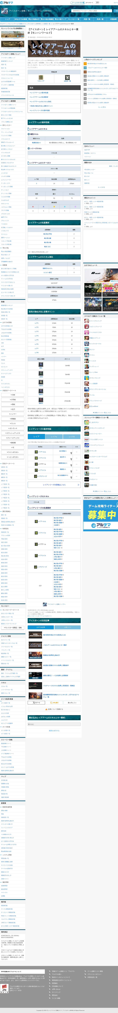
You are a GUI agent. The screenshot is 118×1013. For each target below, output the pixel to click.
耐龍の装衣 (4, 596)
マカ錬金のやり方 (6, 834)
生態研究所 (4, 885)
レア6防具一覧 (5, 501)
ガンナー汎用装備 (6, 339)
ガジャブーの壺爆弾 (7, 723)
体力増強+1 (62, 451)
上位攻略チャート (6, 750)
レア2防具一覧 (5, 487)
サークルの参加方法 (7, 868)
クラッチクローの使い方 (8, 295)
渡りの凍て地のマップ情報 (8, 268)
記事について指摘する (55, 709)
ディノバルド (5, 190)
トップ (7, 19)
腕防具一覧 (4, 474)
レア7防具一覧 (5, 504)
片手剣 (3, 349)
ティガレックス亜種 (7, 186)
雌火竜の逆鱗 (58, 570)
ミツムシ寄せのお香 (7, 706)
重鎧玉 (41, 403)
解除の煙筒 (4, 593)
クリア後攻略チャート (7, 753)
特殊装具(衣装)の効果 (7, 289)
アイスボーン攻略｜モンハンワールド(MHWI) (30, 11)
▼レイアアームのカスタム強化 (40, 101)
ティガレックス (5, 183)
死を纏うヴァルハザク (7, 169)
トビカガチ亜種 (5, 196)
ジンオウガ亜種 (5, 176)
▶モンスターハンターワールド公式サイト (40, 616)
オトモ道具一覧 (5, 703)
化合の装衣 (4, 559)
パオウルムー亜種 (6, 207)
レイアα (54, 437)
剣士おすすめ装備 (6, 763)
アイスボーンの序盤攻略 (8, 108)
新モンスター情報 (6, 115)
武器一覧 (87, 19)
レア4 (36, 336)
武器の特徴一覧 (5, 312)
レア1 (36, 323)
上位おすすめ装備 (6, 332)
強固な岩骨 (57, 559)
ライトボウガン (5, 383)
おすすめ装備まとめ (7, 326)
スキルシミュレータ (7, 78)
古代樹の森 (4, 780)
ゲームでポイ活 (77, 2)
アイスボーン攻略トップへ (56, 604)
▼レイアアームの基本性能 (39, 93)
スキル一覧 (4, 686)
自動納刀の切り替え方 (7, 837)
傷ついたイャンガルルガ (8, 159)
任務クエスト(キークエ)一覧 (9, 643)
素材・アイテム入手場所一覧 (9, 673)
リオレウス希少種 (6, 244)
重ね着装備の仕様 (6, 851)
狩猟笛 (3, 360)
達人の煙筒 (4, 586)
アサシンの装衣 (5, 535)
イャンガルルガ (5, 152)
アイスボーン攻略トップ (8, 57)
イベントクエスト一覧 (7, 660)
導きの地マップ (60, 19)
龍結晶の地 (4, 793)
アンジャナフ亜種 (6, 135)
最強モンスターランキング (8, 623)
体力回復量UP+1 (63, 475)
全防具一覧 (67, 81)
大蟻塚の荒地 (5, 787)
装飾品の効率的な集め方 (8, 521)
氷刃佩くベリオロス (7, 227)
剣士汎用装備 (5, 336)
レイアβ (72, 437)
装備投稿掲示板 (5, 91)
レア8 (36, 352)
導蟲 (2, 814)
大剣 (2, 343)
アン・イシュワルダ (7, 132)
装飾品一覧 (4, 518)
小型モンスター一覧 (7, 620)
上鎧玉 (41, 376)
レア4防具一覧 (5, 494)
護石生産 (3, 831)
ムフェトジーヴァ (6, 179)
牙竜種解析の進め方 (7, 261)
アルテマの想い (57, 974)
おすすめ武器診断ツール (8, 81)
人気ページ (67, 627)
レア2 (36, 327)
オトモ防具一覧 (5, 733)
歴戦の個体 (4, 810)
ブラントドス (5, 220)
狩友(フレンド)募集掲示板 (8, 915)
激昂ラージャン (5, 237)
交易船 (3, 896)
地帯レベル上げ (5, 258)
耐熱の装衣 (4, 562)
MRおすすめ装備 (21, 19)
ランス (3, 363)
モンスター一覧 (73, 19)
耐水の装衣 (4, 576)
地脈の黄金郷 (5, 797)
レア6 (36, 344)
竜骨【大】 (47, 246)
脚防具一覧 (4, 480)
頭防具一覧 (4, 467)
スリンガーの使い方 (7, 285)
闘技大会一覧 (5, 663)
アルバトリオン (5, 128)
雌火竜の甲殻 (47, 234)
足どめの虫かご (5, 709)
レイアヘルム (42, 452)
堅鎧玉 (41, 394)
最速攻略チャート (6, 743)
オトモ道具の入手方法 (7, 275)
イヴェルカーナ (5, 139)
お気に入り (73, 702)
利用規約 (55, 983)
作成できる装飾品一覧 (7, 525)
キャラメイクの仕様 (7, 865)
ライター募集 (56, 998)
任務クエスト (5, 878)
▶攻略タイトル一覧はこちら (102, 412)
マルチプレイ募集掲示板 (8, 919)
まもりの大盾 (5, 713)
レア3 (36, 331)
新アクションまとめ (7, 118)
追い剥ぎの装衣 (5, 545)
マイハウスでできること (8, 282)
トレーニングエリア (7, 827)
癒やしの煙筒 (5, 590)
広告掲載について (57, 986)
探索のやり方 (5, 872)
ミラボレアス (5, 230)
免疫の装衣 (4, 566)
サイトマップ (56, 992)
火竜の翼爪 (57, 556)
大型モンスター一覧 (7, 617)
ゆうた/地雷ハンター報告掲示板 (10, 926)
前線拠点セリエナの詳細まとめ (10, 272)
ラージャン (4, 234)
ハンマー (3, 356)
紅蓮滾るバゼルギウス (7, 162)
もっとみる (101, 187)
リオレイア (40, 81)
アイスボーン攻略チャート (8, 104)
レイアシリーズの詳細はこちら (54, 485)
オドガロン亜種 (5, 156)
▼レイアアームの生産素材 (39, 97)
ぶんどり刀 (4, 720)
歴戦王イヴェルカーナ (7, 142)
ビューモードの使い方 (7, 292)
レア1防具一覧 (5, 484)
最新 (110, 166)
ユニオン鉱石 (47, 272)
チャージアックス (6, 373)
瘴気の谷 (3, 790)
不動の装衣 (4, 539)
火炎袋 (56, 525)
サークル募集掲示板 (7, 909)
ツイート (37, 702)
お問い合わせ (56, 989)
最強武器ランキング (7, 61)
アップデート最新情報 (7, 85)
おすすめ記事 (41, 627)
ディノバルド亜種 (6, 193)
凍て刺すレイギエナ (7, 149)
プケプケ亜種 (5, 210)
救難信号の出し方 (6, 875)
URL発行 (55, 702)
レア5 (36, 340)
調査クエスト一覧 (6, 656)
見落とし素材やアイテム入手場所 (10, 676)
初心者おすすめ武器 (7, 309)
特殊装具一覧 (5, 532)
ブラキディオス (5, 214)
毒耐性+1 (63, 469)
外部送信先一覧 (92, 977)
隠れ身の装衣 (5, 556)
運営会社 (55, 995)
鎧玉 (41, 368)
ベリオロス (4, 224)
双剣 (2, 353)
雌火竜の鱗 (47, 238)
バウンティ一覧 (5, 650)
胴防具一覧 (4, 470)
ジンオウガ (4, 173)
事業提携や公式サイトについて (61, 980)
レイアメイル (42, 458)
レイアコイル (42, 470)
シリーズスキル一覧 (7, 689)
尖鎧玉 (41, 385)
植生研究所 (4, 889)
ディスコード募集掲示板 (8, 912)
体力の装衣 (4, 552)
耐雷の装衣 (4, 579)
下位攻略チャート (6, 746)
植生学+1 (63, 457)
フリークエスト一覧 (7, 646)
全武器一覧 (4, 315)
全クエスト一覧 (5, 640)
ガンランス (4, 366)
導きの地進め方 (34, 19)
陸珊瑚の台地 (5, 783)
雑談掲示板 (4, 88)
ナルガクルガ (5, 200)
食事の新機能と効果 (7, 861)
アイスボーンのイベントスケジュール (12, 111)
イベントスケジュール (7, 95)
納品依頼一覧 (5, 653)
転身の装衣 (4, 600)
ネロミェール (5, 203)
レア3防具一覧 (5, 491)
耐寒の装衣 (4, 583)
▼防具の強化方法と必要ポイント (41, 106)
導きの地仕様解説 (47, 19)
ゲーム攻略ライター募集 (95, 971)
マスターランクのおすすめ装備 (10, 74)
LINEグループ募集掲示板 (8, 922)
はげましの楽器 (5, 716)
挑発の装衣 (4, 573)
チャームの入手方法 (7, 278)
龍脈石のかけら (47, 268)
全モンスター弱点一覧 (7, 613)
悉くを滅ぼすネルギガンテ (8, 166)
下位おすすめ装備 (6, 329)
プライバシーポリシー (94, 974)
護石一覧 (3, 515)
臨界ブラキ (4, 217)
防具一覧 (100, 19)
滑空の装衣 (4, 569)
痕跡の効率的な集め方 (7, 770)
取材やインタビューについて (61, 977)
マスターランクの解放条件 (8, 71)
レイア (36, 436)
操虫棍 (3, 377)
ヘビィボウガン (5, 387)
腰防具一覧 (4, 477)
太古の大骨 (57, 536)
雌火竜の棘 (47, 242)
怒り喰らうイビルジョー (8, 145)
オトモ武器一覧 (5, 730)
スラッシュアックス (7, 370)
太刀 (2, 346)
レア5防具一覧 (5, 497)
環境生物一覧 (5, 858)
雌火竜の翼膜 (58, 522)
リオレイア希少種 (6, 241)
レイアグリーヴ (42, 476)
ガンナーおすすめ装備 (7, 767)
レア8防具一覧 (5, 508)
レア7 (36, 348)
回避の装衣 (4, 549)
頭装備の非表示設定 (7, 848)
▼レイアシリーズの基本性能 (40, 110)
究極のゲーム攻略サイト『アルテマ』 (63, 971)
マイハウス (4, 892)
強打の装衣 (4, 542)
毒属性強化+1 (36, 142)
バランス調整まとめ (7, 121)
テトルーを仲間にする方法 (8, 844)
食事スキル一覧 (5, 693)
